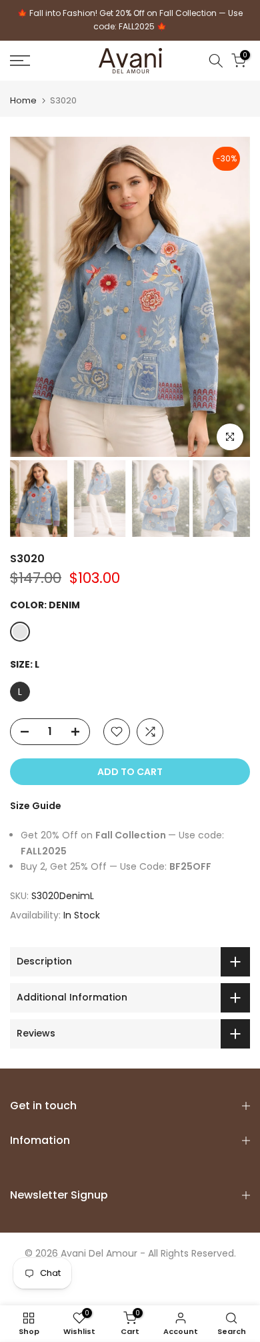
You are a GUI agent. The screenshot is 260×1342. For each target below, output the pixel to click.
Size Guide (35, 805)
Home (23, 100)
